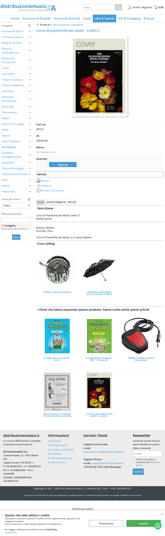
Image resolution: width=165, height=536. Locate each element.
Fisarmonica (9, 112)
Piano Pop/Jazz (11, 141)
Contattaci (55, 453)
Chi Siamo (55, 441)
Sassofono (8, 162)
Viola (5, 180)
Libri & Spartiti (104, 18)
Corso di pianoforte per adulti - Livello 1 (99, 415)
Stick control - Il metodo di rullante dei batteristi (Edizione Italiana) (57, 415)
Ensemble (8, 106)
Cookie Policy (11, 532)
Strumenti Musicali (67, 18)
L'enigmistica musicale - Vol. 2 (57, 359)
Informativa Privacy (61, 458)
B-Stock (149, 18)
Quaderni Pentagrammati (11, 155)
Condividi (46, 185)
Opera (6, 135)
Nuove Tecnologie (13, 124)
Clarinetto (8, 91)
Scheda (40, 202)
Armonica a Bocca (13, 37)
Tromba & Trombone (15, 174)
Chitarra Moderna (13, 85)
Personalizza (106, 523)
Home (15, 18)
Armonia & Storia (12, 31)
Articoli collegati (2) (56, 201)
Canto (5, 68)
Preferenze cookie (82, 508)
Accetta (143, 523)
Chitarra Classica (12, 79)
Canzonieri (8, 74)
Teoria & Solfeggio (13, 168)
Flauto (5, 118)
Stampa (45, 180)
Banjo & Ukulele (11, 43)
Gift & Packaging (129, 18)
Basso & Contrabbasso (10, 50)
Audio (87, 18)
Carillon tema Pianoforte (57, 292)
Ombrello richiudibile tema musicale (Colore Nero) (99, 293)
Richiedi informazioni (52, 190)
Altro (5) (72, 201)
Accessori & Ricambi (37, 18)
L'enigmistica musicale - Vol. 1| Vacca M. (99, 359)
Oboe (5, 129)
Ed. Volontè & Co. (45, 152)
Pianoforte (8, 147)
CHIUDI (162, 514)
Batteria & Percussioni (9, 60)
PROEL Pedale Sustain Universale (141, 359)
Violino (6, 185)
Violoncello (8, 191)
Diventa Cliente (58, 445)
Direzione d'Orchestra (9, 99)
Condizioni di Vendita (62, 449)
